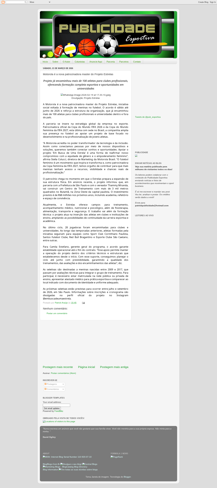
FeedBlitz (58, 411)
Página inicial (86, 367)
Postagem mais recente (58, 367)
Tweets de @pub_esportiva (148, 117)
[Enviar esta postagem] (83, 303)
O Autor (66, 61)
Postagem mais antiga (114, 367)
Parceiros (124, 61)
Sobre (55, 61)
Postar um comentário (57, 313)
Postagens (51, 384)
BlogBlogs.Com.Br (51, 464)
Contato (137, 61)
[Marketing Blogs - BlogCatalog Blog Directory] (65, 467)
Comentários (52, 389)
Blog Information (50, 470)
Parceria (111, 61)
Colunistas (80, 61)
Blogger (127, 477)
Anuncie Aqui (95, 61)
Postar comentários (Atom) (63, 373)
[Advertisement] (85, 342)
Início (45, 61)
